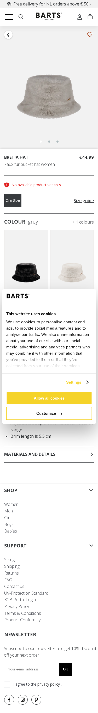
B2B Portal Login (20, 600)
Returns (11, 573)
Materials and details (29, 454)
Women (11, 504)
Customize (46, 413)
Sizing (9, 560)
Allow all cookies (49, 398)
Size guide (84, 200)
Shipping (12, 566)
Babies (10, 531)
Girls (8, 518)
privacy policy (49, 684)
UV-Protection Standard (26, 593)
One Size (13, 201)
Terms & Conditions (22, 613)
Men (8, 511)
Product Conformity (22, 620)
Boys (9, 524)
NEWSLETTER (20, 634)
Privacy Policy (16, 606)
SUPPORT (15, 545)
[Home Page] (49, 17)
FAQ (8, 580)
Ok (65, 669)
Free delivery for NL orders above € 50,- (52, 4)
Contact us (14, 586)
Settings (74, 382)
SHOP (10, 490)
